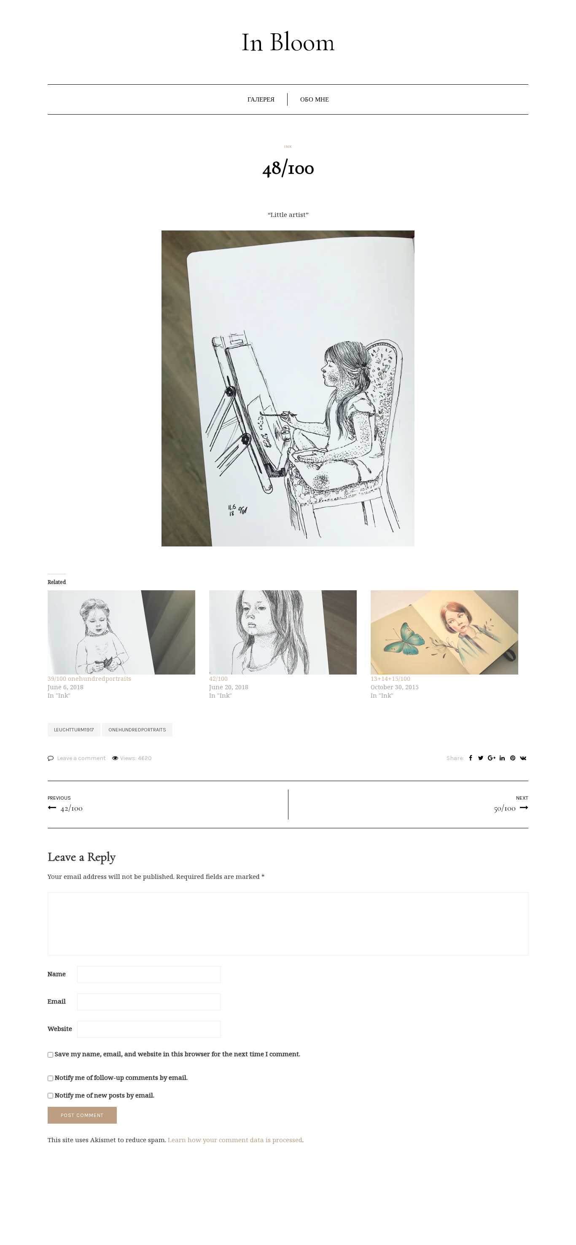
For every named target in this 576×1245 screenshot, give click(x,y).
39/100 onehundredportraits (89, 679)
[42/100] (285, 632)
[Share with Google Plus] (491, 758)
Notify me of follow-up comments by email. (121, 1077)
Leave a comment (81, 758)
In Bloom (288, 42)
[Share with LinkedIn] (502, 758)
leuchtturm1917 (74, 730)
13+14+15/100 (390, 679)
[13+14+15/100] (447, 632)
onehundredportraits (137, 730)
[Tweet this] (481, 758)
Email (57, 1001)
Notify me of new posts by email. (104, 1095)
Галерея (261, 99)
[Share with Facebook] (470, 758)
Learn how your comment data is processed (235, 1139)
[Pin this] (512, 758)
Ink (288, 146)
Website (60, 1028)
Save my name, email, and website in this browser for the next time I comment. (177, 1054)
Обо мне (314, 99)
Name (57, 973)
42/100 (218, 679)
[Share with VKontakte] (523, 758)
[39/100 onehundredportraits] (124, 632)
